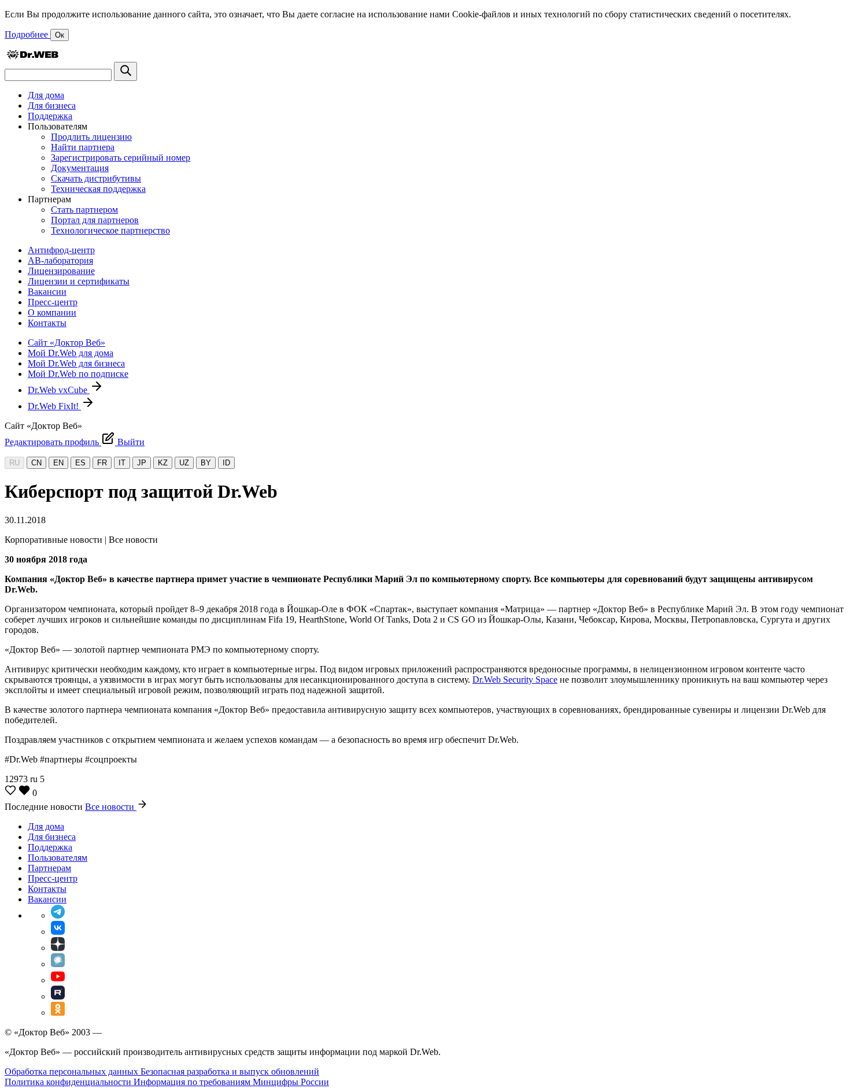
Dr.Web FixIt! (54, 406)
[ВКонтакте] (58, 931)
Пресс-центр (52, 302)
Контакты (47, 323)
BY (206, 462)
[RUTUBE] (58, 996)
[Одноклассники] (58, 1012)
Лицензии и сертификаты (79, 281)
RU (14, 462)
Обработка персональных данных (73, 1071)
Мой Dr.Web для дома (70, 353)
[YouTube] (58, 980)
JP (141, 462)
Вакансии (47, 292)
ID (226, 462)
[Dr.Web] (32, 56)
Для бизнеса (52, 105)
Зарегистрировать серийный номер (120, 157)
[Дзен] (58, 948)
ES (80, 462)
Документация (80, 168)
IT (122, 462)
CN (36, 462)
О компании (52, 312)
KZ (163, 462)
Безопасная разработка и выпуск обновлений (230, 1071)
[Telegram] (58, 915)
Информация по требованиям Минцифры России (231, 1082)
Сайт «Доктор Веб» (66, 342)
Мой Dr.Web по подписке (78, 374)
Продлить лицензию (91, 137)
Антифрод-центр (61, 250)
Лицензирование (61, 271)
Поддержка (50, 116)
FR (102, 462)
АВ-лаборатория (60, 260)
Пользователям (57, 858)
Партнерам (49, 868)
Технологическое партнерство (110, 230)
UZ (184, 462)
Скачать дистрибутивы (96, 178)
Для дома (46, 95)
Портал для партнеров (95, 220)
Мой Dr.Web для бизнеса (76, 363)
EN (58, 462)
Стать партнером (84, 209)
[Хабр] (58, 964)
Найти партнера (82, 147)
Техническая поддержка (98, 189)
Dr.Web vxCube (59, 390)
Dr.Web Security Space (514, 679)
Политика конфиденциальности (69, 1082)
